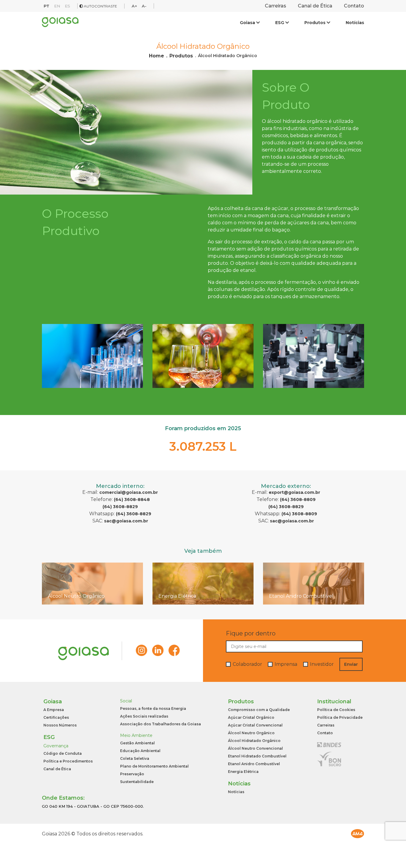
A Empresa (53, 710)
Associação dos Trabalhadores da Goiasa (160, 724)
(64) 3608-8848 (132, 499)
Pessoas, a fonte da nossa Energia (153, 708)
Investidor (322, 664)
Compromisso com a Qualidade (259, 710)
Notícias (355, 23)
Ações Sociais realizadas (144, 716)
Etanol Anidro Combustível (254, 764)
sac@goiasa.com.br (126, 521)
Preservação (132, 774)
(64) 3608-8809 (298, 499)
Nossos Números (60, 725)
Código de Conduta (62, 753)
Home (156, 56)
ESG (280, 23)
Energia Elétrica (243, 771)
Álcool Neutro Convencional (255, 748)
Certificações (56, 717)
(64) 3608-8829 (120, 506)
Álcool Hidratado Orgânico (227, 56)
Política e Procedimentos (68, 761)
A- (144, 6)
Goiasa (248, 23)
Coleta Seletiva (134, 758)
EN (57, 6)
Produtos (315, 23)
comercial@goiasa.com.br (128, 492)
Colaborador (247, 664)
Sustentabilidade (137, 782)
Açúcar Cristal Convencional (255, 725)
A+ (134, 6)
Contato (354, 6)
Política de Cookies (336, 710)
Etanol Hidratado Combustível (257, 756)
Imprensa (286, 664)
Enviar (351, 664)
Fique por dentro (251, 633)
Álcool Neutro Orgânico (251, 733)
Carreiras (275, 6)
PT (46, 6)
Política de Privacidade (340, 717)
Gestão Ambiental (137, 743)
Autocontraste (100, 6)
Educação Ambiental (140, 751)
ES (67, 6)
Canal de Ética (315, 6)
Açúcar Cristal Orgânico (251, 717)
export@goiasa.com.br (294, 492)
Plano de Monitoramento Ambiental (154, 766)
